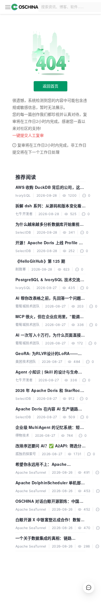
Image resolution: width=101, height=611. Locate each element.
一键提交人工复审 (28, 135)
